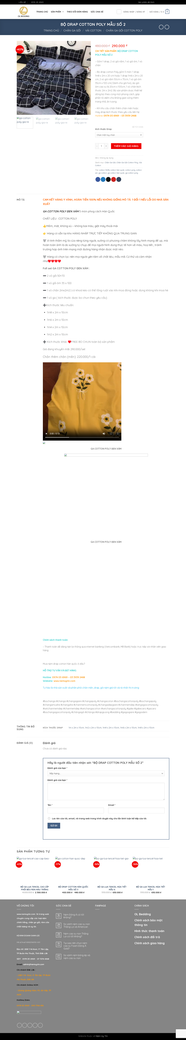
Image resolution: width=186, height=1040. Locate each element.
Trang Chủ (42, 11)
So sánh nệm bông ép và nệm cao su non (77, 956)
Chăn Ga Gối (72, 30)
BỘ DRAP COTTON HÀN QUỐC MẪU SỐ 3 (73, 888)
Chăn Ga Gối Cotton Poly (124, 30)
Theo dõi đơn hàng (77, 11)
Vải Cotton (93, 30)
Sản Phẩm (56, 11)
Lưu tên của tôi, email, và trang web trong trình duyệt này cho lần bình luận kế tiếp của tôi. (99, 818)
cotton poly (130, 170)
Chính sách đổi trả (147, 937)
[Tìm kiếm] (119, 11)
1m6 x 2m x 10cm (128, 727)
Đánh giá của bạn (57, 768)
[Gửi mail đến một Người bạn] (108, 179)
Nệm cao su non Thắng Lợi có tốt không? (76, 935)
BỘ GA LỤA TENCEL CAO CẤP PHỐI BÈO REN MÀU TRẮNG (34, 888)
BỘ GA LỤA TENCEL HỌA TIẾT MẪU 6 (112, 888)
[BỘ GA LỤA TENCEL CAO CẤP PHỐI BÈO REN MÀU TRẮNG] (35, 870)
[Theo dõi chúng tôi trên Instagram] (162, 2)
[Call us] (35, 1025)
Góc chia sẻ (97, 11)
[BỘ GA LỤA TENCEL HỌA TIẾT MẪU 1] (151, 870)
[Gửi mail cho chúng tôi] (165, 2)
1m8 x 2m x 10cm (146, 727)
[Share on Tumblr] (118, 179)
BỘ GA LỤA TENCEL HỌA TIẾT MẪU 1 (150, 888)
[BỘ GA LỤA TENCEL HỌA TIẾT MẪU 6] (112, 870)
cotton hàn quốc (117, 170)
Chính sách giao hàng (149, 943)
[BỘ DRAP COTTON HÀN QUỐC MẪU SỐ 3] (73, 870)
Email (111, 805)
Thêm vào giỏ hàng (126, 146)
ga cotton (103, 173)
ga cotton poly (131, 173)
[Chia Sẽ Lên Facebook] (97, 179)
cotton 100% (104, 170)
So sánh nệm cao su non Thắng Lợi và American (77, 925)
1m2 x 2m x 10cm (93, 727)
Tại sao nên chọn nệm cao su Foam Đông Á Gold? (75, 946)
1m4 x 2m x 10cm (111, 727)
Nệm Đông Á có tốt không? (74, 916)
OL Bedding (142, 914)
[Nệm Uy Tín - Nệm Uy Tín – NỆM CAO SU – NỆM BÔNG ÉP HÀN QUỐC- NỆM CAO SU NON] (24, 12)
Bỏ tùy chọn (137, 127)
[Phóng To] (20, 111)
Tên (50, 805)
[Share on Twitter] (103, 179)
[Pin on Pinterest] (113, 179)
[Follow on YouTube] (168, 2)
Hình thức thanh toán (149, 931)
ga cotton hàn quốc (116, 173)
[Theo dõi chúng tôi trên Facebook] (159, 2)
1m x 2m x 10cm (76, 727)
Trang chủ (51, 30)
